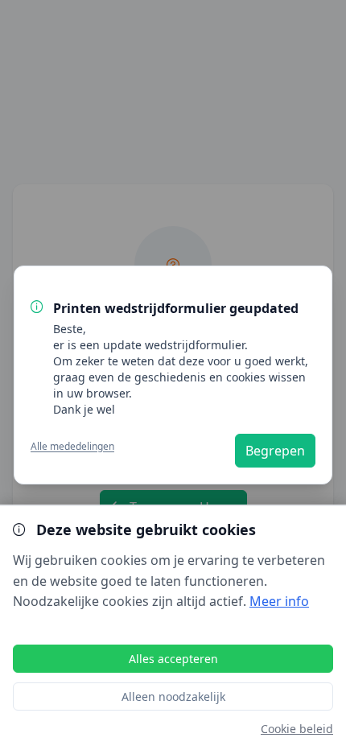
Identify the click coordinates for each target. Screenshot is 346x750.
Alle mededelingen (72, 446)
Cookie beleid (297, 728)
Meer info (279, 601)
